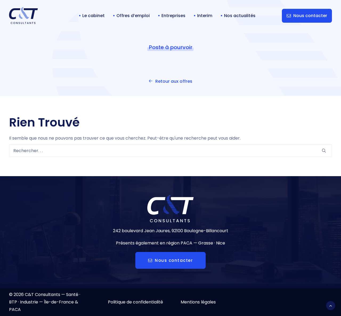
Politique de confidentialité (135, 302)
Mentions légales (198, 302)
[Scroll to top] (330, 305)
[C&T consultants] (23, 15)
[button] (324, 150)
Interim (204, 16)
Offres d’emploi (133, 16)
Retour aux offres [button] (173, 81)
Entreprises (173, 16)
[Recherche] (170, 150)
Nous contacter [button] (174, 260)
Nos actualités (239, 16)
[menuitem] (91, 15)
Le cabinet (93, 16)
